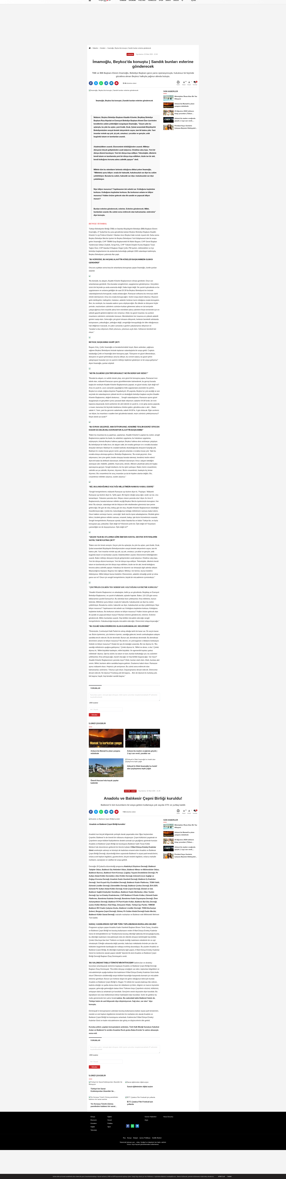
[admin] (137, 1126)
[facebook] (91, 83)
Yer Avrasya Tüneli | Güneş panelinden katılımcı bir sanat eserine (103, 1105)
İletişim (135, 1138)
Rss (124, 1138)
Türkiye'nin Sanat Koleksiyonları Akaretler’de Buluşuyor (102, 1090)
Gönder (94, 715)
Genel (109, 1120)
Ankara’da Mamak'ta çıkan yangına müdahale (105, 752)
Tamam (229, 1176)
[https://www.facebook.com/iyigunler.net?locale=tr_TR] (127, 1126)
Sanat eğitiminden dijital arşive (140, 1087)
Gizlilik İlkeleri (157, 1138)
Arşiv (146, 1120)
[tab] (95, 688)
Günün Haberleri (150, 1117)
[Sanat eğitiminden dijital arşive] (142, 1082)
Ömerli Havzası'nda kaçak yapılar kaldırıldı (105, 782)
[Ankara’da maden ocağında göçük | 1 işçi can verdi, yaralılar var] (142, 738)
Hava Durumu (168, 1117)
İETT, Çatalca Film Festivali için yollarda (140, 1103)
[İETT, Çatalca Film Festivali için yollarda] (142, 1097)
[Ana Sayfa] (90, 48)
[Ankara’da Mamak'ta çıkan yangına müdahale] (106, 738)
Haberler (95, 48)
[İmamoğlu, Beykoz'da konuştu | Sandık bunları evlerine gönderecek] (113, 90)
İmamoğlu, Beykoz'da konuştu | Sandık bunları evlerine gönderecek (129, 48)
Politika (110, 1123)
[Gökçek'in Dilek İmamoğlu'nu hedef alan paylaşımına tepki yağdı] (142, 760)
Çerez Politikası (145, 1138)
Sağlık (92, 1127)
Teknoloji (93, 1130)
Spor (109, 1127)
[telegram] (106, 83)
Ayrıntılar (221, 1176)
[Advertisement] (143, 28)
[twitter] (96, 83)
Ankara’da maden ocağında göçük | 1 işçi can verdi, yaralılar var (142, 752)
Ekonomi (93, 1120)
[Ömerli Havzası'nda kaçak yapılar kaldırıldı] (106, 767)
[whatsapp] (101, 83)
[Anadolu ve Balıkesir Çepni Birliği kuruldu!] (104, 819)
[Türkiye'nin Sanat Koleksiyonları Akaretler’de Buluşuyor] (106, 1083)
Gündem (102, 48)
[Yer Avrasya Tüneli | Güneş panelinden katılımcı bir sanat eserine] (106, 1098)
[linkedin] (111, 83)
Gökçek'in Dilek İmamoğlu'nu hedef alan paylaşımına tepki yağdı (142, 767)
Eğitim (109, 1117)
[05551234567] (132, 1126)
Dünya (92, 1117)
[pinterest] (117, 83)
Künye (129, 1138)
